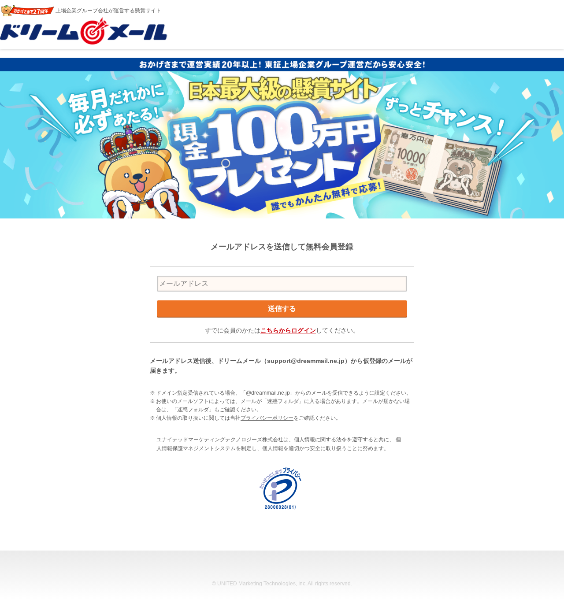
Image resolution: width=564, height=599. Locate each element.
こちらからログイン (288, 330)
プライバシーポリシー (267, 418)
